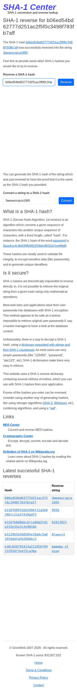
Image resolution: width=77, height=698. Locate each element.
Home (39, 662)
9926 (55, 510)
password (59, 240)
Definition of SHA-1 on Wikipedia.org (29, 451)
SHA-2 (48, 403)
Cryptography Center (18, 436)
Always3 (58, 534)
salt (52, 408)
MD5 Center (11, 424)
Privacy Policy (38, 677)
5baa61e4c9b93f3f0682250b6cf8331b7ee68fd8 (34, 245)
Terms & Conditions (39, 670)
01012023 (59, 522)
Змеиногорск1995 (15, 52)
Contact (38, 685)
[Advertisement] (38, 128)
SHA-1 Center (29, 7)
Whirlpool (60, 403)
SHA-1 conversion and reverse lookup (32, 12)
